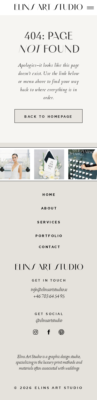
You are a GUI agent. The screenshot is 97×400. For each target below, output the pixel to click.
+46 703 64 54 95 (49, 297)
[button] (90, 8)
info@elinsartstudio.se (49, 290)
